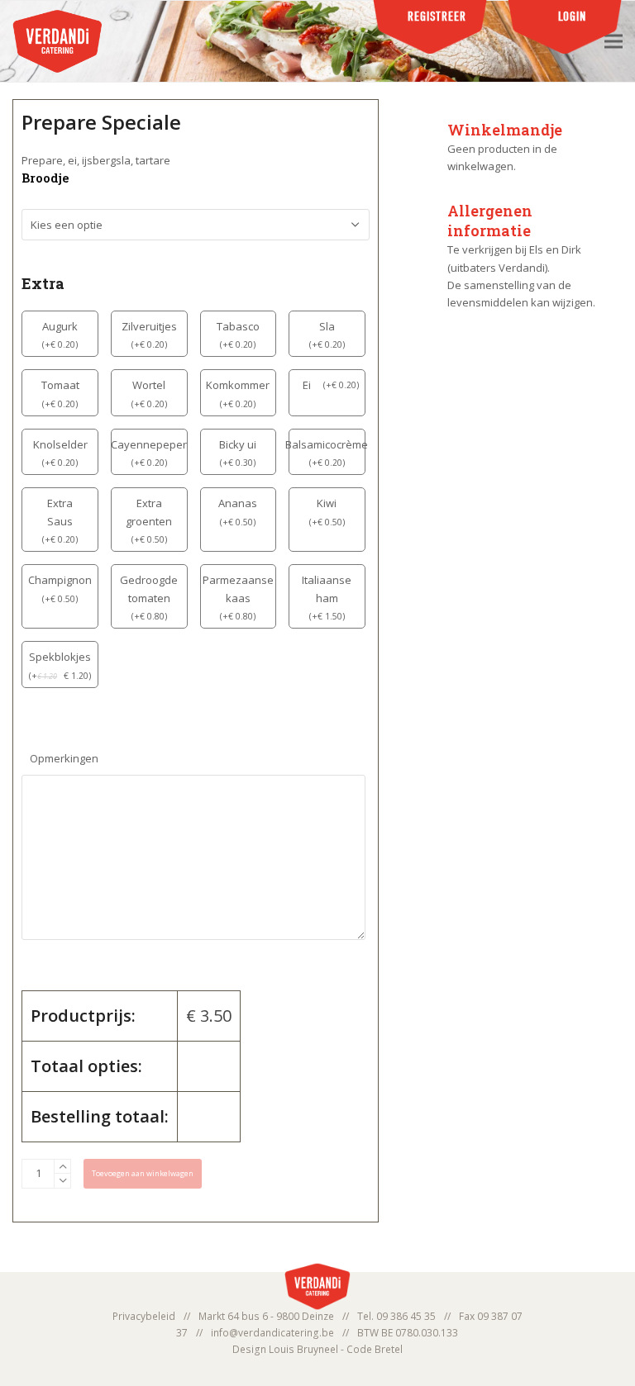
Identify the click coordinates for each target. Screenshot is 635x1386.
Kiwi (327, 503)
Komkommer (238, 384)
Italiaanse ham (326, 588)
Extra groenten (149, 512)
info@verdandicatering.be (272, 1333)
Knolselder (60, 444)
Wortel (148, 384)
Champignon (60, 579)
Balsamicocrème (326, 444)
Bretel (389, 1349)
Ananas (237, 503)
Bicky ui (237, 444)
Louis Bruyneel (303, 1349)
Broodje (45, 178)
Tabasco (238, 326)
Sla (327, 326)
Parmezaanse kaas (238, 588)
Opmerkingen (64, 758)
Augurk (60, 326)
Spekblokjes (60, 656)
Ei (307, 384)
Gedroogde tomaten (149, 588)
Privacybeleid (143, 1316)
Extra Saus (60, 512)
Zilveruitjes (149, 326)
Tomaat (60, 384)
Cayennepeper (149, 444)
